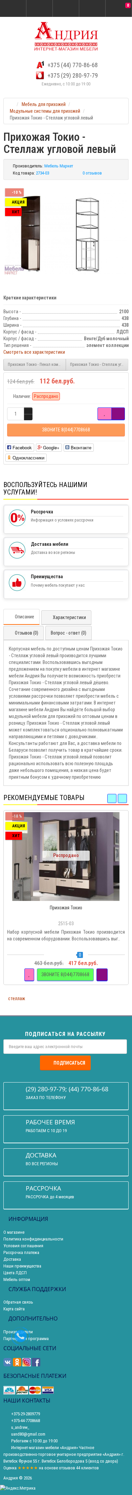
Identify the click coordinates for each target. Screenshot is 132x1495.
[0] (118, 9)
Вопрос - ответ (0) (68, 633)
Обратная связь (18, 1302)
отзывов (67, 1467)
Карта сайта (14, 1308)
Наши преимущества (22, 1266)
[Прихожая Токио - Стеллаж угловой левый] (66, 234)
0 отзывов (92, 173)
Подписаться (69, 1063)
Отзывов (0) (26, 633)
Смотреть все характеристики (34, 352)
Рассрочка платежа (21, 1252)
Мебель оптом (16, 1279)
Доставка (12, 1259)
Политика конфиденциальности (33, 1239)
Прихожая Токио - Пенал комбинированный (37, 364)
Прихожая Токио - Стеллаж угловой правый (99, 364)
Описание (24, 616)
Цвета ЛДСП (15, 1272)
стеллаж (16, 998)
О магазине (13, 1232)
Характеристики (69, 617)
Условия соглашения (23, 1245)
